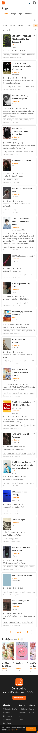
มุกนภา (32, 671)
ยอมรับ (31, 729)
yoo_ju (14, 473)
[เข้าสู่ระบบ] (34, 3)
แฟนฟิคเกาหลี (16, 72)
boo (13, 525)
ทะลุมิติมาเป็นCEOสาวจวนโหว (6, 664)
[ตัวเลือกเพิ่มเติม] (34, 35)
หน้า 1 (19, 632)
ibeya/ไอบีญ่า (15, 75)
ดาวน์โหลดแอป (19, 698)
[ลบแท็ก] (11, 20)
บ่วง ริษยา (20, 663)
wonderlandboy (16, 581)
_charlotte (14, 320)
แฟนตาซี (14, 578)
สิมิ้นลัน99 (14, 381)
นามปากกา (21, 25)
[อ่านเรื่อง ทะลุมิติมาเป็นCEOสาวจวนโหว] (8, 651)
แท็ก (36, 25)
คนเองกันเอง (15, 197)
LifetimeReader (6, 671)
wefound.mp (15, 500)
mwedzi (14, 292)
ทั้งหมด (5, 25)
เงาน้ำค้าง (18, 671)
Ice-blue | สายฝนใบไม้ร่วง (18, 230)
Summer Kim (15, 442)
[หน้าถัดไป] (28, 632)
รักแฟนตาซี (15, 163)
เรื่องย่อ (29, 25)
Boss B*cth (15, 609)
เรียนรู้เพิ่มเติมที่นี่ (12, 730)
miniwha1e (15, 261)
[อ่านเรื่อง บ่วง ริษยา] (22, 651)
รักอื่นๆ (14, 45)
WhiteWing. (15, 413)
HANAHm (14, 104)
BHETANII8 (15, 348)
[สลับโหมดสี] (29, 3)
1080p (13, 166)
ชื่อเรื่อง (12, 25)
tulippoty (14, 556)
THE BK (14, 47)
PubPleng (14, 139)
